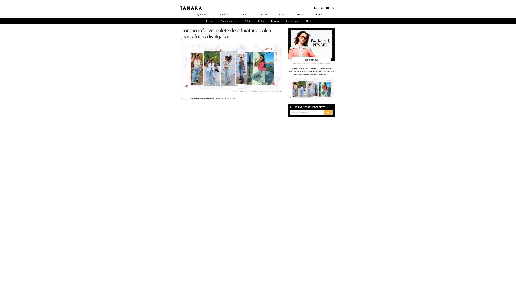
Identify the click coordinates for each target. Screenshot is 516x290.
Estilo (261, 21)
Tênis (244, 14)
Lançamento (200, 14)
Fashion (275, 21)
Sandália (224, 14)
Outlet (318, 14)
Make (308, 21)
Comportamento (229, 21)
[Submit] (328, 112)
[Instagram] (321, 8)
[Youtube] (327, 8)
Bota (281, 14)
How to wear (292, 21)
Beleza (209, 21)
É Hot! (248, 21)
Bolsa (300, 14)
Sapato (263, 14)
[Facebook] (315, 8)
